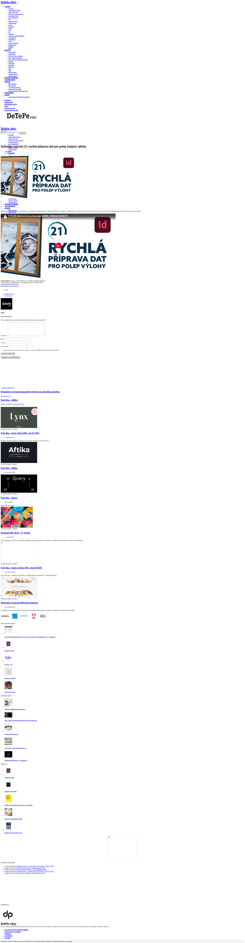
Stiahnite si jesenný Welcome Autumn (19, 603)
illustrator (11, 65)
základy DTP (11, 52)
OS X (9, 69)
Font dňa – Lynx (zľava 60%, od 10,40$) (20, 433)
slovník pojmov (12, 76)
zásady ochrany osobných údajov (16, 930)
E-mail (3, 343)
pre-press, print (12, 21)
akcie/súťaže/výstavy (14, 10)
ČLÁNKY (7, 7)
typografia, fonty (13, 16)
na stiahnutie (12, 38)
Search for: (4, 131)
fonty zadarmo (12, 72)
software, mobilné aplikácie (16, 36)
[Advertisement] (122, 373)
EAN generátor (12, 84)
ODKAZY (7, 82)
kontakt (7, 938)
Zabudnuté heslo (11, 104)
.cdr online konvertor (14, 87)
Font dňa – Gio (8, 664)
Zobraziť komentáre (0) (10, 357)
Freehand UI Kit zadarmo (11, 734)
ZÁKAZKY (11, 47)
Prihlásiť (8, 100)
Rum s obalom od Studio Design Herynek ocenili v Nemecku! (21, 720)
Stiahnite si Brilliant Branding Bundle (15, 709)
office (10, 70)
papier (10, 25)
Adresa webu (4, 346)
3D (9, 32)
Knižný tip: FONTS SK (10, 678)
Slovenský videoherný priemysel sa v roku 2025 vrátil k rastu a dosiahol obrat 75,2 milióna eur (30, 637)
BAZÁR (7, 95)
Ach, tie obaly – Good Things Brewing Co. (15, 748)
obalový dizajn (12, 23)
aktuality (11, 8)
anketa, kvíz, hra (13, 12)
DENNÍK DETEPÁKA (11, 78)
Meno (3, 339)
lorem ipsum (8, 296)
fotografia (11, 27)
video (9, 41)
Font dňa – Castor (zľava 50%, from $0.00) (21, 568)
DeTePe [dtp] (8, 2)
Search (22, 133)
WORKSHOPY (9, 93)
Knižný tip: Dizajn (9, 651)
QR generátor (12, 85)
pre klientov (11, 54)
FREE (9, 48)
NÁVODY (8, 50)
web (9, 30)
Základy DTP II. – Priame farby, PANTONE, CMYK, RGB (35, 866)
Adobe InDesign (9, 294)
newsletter (8, 936)
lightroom (11, 67)
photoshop (11, 63)
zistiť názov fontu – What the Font (18, 91)
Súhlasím (68, 941)
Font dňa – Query (9, 498)
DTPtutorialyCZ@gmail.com (9, 286)
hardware (11, 34)
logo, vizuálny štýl (13, 18)
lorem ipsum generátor (15, 89)
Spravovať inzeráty (11, 110)
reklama (8, 934)
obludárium (11, 39)
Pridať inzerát (10, 108)
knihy (10, 28)
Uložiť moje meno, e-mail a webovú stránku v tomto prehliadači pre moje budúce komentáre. (31, 350)
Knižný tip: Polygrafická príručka (13, 819)
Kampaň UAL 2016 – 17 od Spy (15, 533)
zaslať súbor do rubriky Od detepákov (19, 97)
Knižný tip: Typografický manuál (13, 833)
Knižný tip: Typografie (11, 791)
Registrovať (9, 102)
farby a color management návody (18, 59)
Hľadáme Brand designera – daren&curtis (16, 760)
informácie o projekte (13, 932)
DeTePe (8, 151)
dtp (9, 19)
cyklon (7, 868)
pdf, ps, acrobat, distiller (15, 56)
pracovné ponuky (13, 43)
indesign (10, 61)
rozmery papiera (13, 74)
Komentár (4, 335)
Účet (6, 106)
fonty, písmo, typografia (15, 58)
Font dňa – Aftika (9, 468)
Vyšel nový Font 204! (10, 692)
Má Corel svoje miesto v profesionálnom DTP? (31, 868)
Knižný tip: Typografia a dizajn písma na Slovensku (19, 805)
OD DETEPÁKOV (10, 80)
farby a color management (15, 14)
